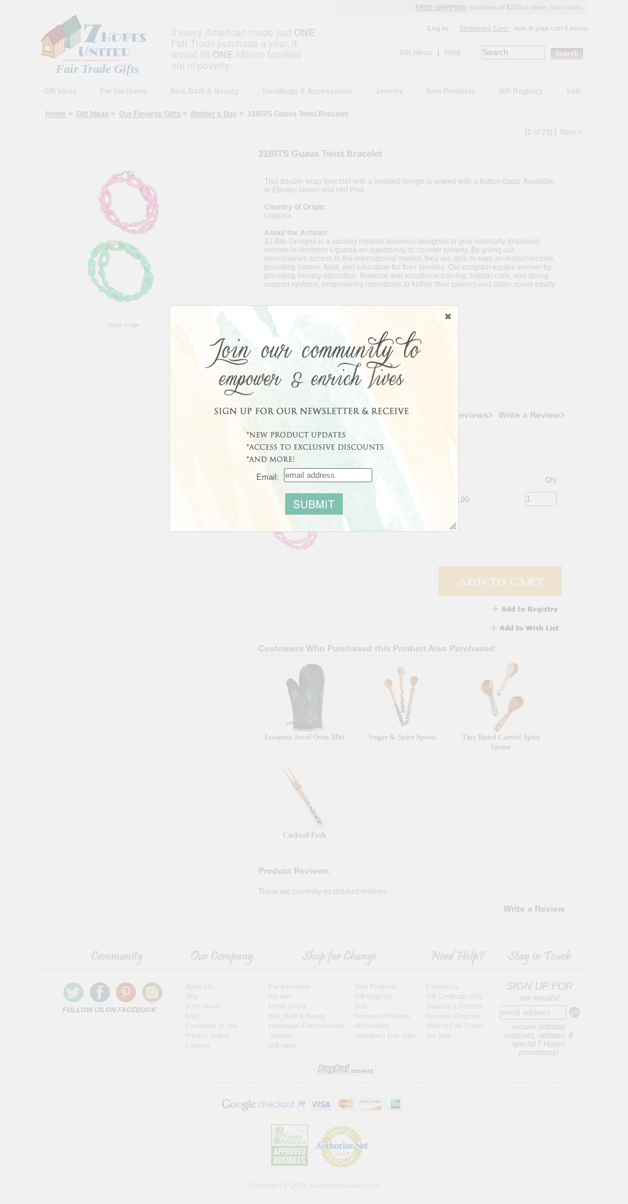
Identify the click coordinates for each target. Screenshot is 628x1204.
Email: (267, 476)
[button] (448, 316)
